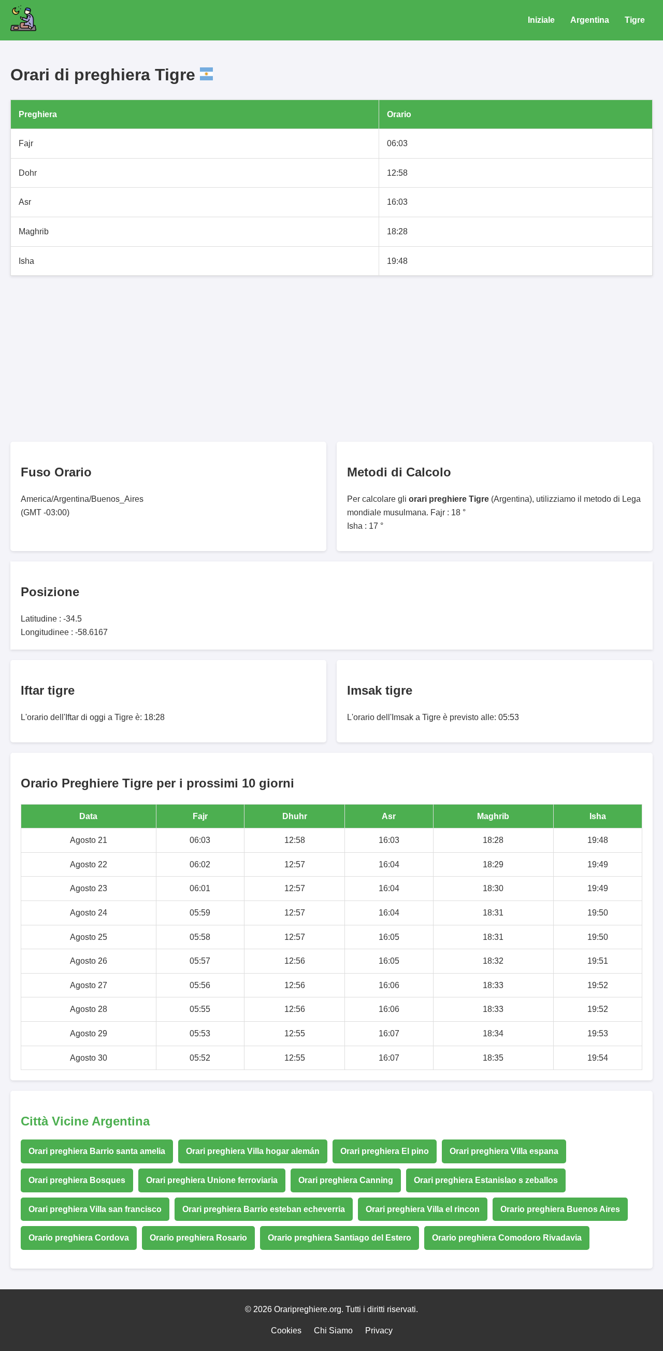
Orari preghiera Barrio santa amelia (96, 1151)
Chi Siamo (333, 1330)
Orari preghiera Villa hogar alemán (253, 1151)
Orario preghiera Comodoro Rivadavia (507, 1237)
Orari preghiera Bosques (76, 1180)
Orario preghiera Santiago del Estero (339, 1237)
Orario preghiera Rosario (198, 1237)
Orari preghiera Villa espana (504, 1151)
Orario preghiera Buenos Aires (560, 1209)
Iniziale (541, 20)
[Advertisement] (321, 358)
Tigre (635, 20)
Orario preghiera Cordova (78, 1237)
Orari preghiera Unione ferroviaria (212, 1180)
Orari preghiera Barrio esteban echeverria (263, 1209)
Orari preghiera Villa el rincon (423, 1209)
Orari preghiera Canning (345, 1180)
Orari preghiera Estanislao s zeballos (486, 1180)
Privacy (379, 1330)
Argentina (589, 20)
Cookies (286, 1330)
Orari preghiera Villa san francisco (95, 1209)
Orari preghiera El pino (384, 1151)
